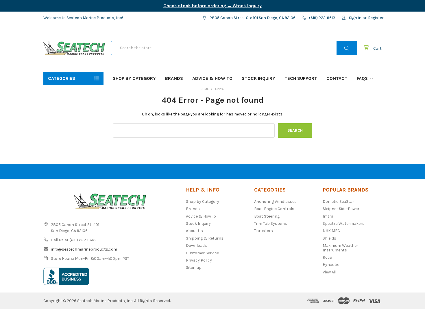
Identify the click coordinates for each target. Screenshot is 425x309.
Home (205, 89)
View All (329, 272)
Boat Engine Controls (274, 208)
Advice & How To (212, 78)
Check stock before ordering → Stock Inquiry (212, 5)
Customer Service (202, 253)
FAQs (363, 78)
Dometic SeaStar (338, 201)
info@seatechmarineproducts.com (84, 249)
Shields (329, 238)
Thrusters (263, 230)
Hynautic (331, 264)
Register (376, 17)
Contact (337, 78)
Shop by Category (134, 78)
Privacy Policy (199, 260)
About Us (194, 230)
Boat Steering (267, 216)
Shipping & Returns (204, 238)
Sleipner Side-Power (341, 208)
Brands (174, 78)
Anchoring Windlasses (275, 201)
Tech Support (300, 78)
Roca (327, 257)
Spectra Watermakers (344, 223)
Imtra (328, 216)
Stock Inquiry (258, 78)
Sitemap (194, 267)
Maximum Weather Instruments (340, 247)
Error (220, 89)
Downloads (196, 245)
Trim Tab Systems (270, 223)
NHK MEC (331, 230)
